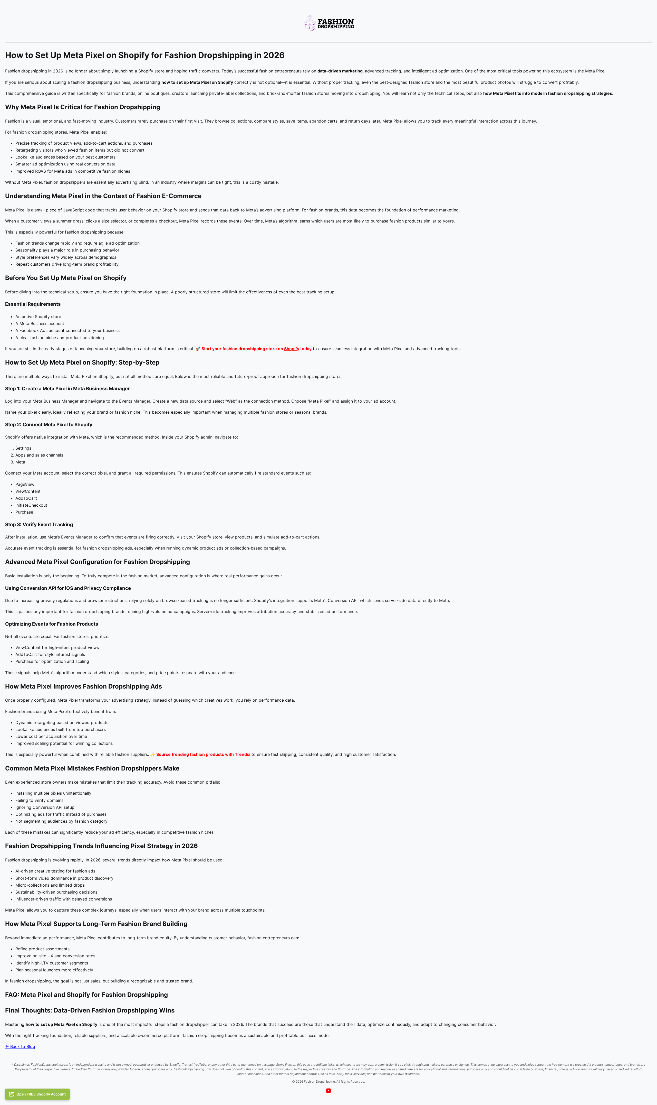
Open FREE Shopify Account (41, 1094)
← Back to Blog (20, 1046)
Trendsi (242, 754)
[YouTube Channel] (328, 1091)
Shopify (291, 348)
